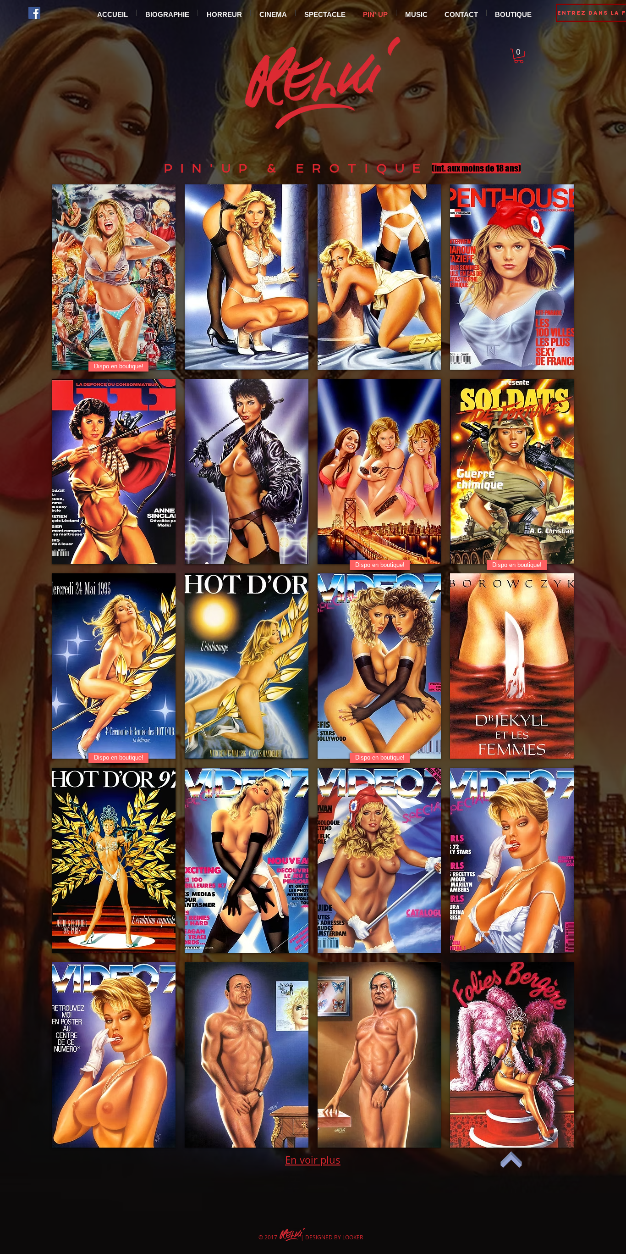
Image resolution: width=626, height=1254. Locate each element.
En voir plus (312, 1159)
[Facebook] (34, 13)
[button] (518, 56)
